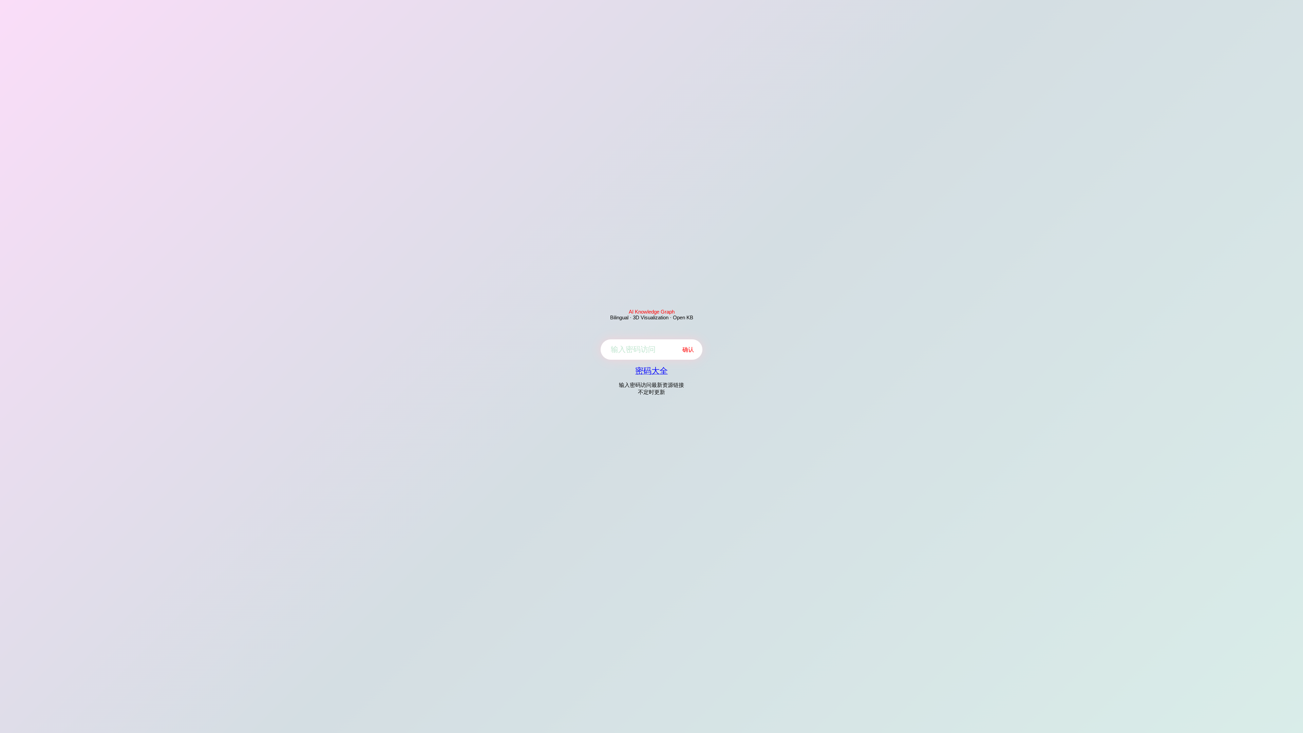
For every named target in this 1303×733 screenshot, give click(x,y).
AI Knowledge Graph (652, 312)
